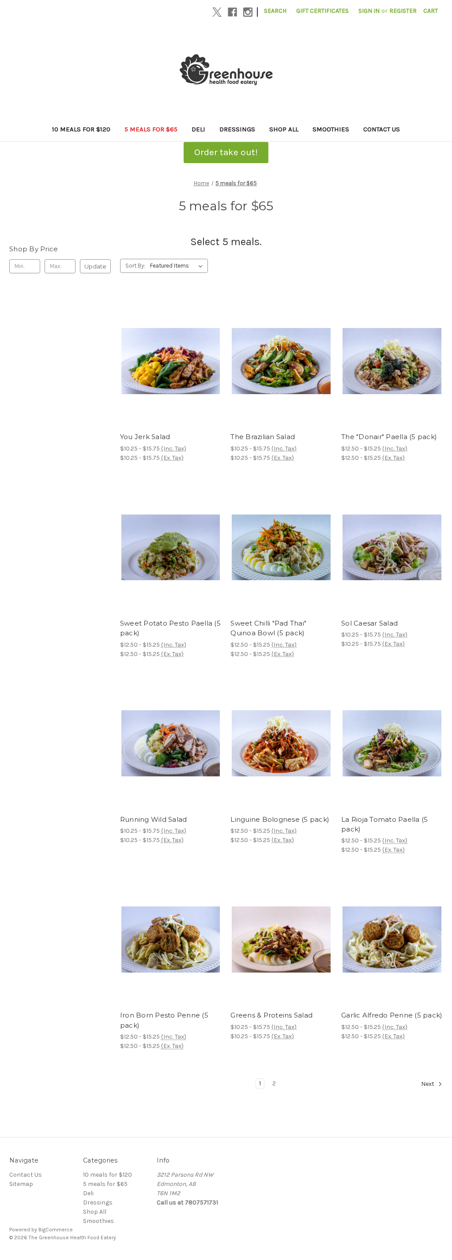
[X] (217, 12)
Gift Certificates (322, 11)
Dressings (237, 129)
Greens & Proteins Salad (271, 1015)
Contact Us (381, 129)
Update (95, 266)
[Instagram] (247, 12)
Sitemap (21, 1184)
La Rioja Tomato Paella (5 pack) (384, 824)
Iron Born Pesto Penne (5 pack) (164, 1020)
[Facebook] (232, 12)
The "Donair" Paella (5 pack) (389, 436)
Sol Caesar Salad (369, 623)
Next (428, 1084)
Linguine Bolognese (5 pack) (279, 819)
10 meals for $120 (81, 129)
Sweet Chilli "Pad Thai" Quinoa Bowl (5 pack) (268, 628)
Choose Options (170, 376)
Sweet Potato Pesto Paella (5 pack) (170, 628)
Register (403, 11)
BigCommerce (55, 1229)
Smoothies (331, 129)
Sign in (369, 11)
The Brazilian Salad (262, 436)
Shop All (283, 129)
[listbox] (178, 265)
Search (275, 11)
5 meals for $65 (150, 129)
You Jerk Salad (145, 436)
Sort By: (135, 265)
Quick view (163, 345)
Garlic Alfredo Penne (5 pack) (391, 1015)
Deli (198, 129)
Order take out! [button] (226, 152)
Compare (167, 361)
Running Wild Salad (153, 819)
